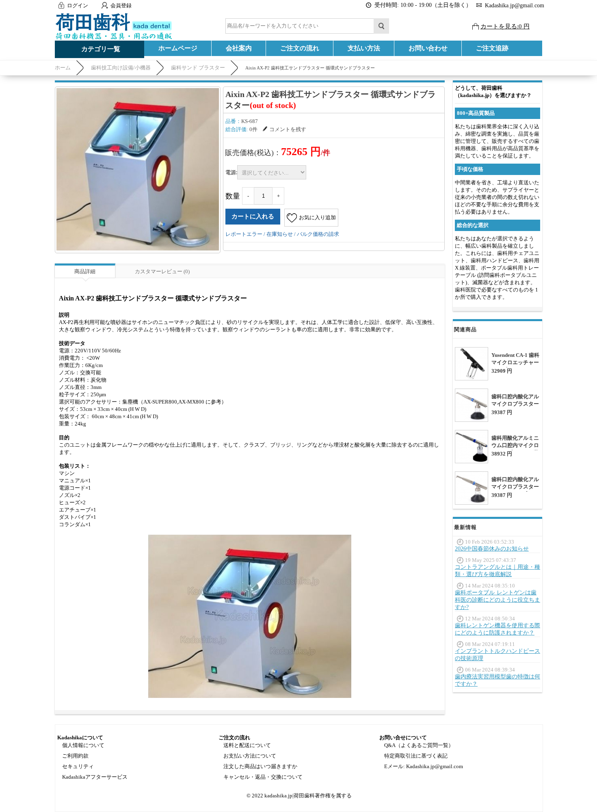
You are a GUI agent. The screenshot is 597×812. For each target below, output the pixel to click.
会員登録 (121, 5)
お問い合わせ (428, 48)
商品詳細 (84, 271)
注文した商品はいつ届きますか (260, 766)
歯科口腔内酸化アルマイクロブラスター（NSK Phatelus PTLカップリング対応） (515, 407)
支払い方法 (364, 48)
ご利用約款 (75, 756)
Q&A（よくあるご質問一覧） (419, 745)
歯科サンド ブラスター (198, 68)
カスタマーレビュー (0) (162, 271)
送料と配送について (247, 745)
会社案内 (239, 48)
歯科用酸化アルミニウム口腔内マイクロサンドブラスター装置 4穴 (515, 449)
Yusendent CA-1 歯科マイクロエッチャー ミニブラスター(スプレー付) (515, 366)
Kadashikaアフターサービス (95, 777)
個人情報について (83, 745)
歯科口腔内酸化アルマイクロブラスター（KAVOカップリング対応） (515, 490)
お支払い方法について (249, 756)
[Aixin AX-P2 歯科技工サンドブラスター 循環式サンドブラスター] (137, 169)
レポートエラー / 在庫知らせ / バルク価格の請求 (282, 234)
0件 (253, 129)
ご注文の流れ (299, 48)
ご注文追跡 (492, 48)
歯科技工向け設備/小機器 (121, 68)
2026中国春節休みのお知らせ (492, 549)
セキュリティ (78, 766)
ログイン (77, 5)
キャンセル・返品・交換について (263, 777)
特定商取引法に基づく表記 (416, 756)
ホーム (63, 68)
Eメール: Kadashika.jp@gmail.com (423, 766)
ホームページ (177, 48)
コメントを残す (287, 129)
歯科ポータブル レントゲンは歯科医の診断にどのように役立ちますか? (497, 600)
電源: (231, 172)
